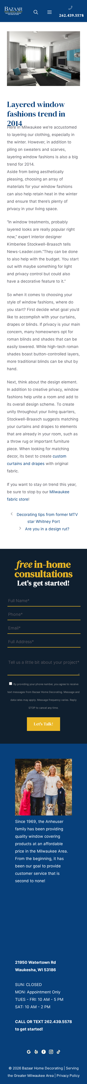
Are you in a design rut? (47, 529)
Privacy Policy (68, 1075)
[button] (36, 13)
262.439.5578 (58, 1021)
